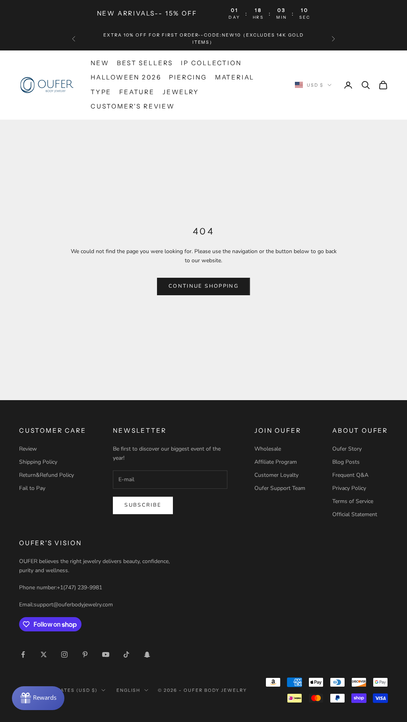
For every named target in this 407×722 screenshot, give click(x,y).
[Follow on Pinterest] (85, 654)
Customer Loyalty (276, 475)
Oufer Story (347, 449)
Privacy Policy (349, 488)
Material (234, 77)
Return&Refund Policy (46, 475)
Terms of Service (352, 501)
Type (101, 92)
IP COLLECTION (211, 63)
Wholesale (267, 449)
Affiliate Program (275, 462)
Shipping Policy (38, 462)
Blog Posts (346, 462)
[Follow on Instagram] (64, 654)
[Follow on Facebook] (23, 654)
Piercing (188, 77)
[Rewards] (38, 698)
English (128, 690)
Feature (137, 92)
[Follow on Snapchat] (147, 654)
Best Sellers (145, 63)
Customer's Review (133, 106)
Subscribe (142, 505)
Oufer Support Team (279, 488)
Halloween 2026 (126, 77)
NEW (100, 63)
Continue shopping (203, 286)
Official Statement (354, 514)
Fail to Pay (32, 488)
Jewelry (181, 92)
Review (28, 449)
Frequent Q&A (350, 475)
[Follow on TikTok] (126, 654)
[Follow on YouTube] (106, 654)
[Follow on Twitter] (44, 654)
